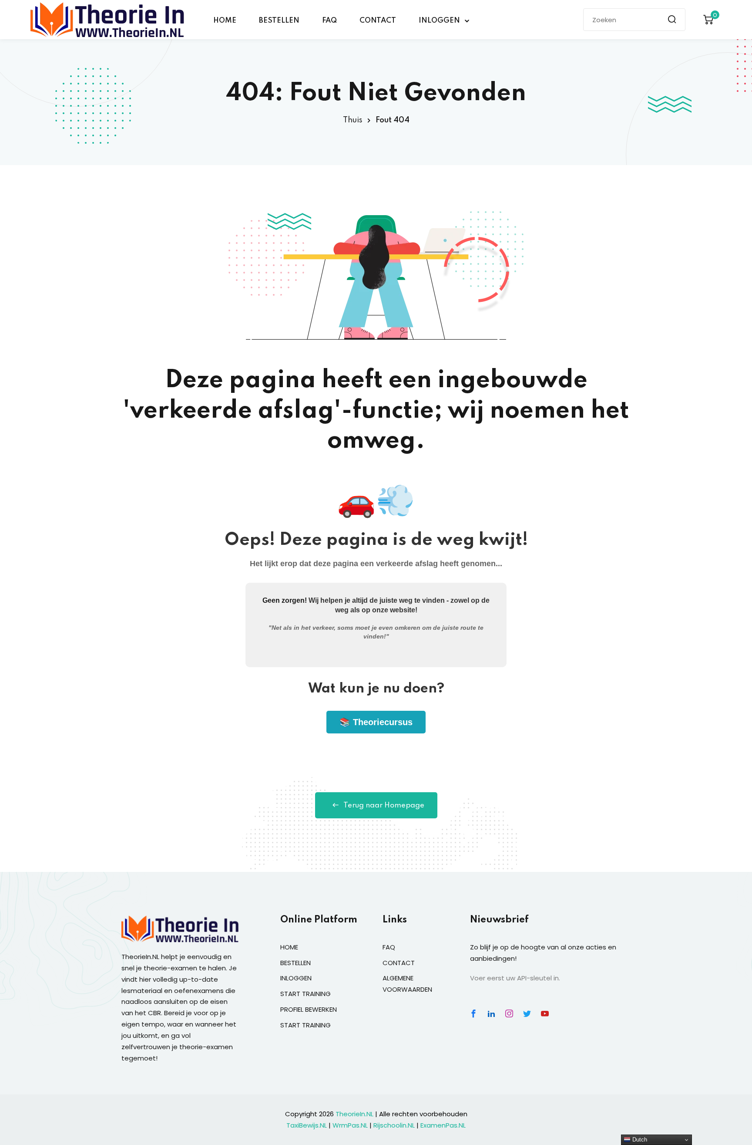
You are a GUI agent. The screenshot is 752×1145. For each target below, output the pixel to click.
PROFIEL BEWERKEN (308, 1009)
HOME (224, 20)
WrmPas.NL (350, 1125)
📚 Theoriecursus (376, 722)
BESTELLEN (279, 20)
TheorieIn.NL (354, 1113)
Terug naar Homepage (383, 805)
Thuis (353, 120)
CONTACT (377, 20)
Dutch (639, 1139)
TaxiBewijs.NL (306, 1125)
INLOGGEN (439, 20)
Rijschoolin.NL (394, 1125)
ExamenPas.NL (443, 1125)
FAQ (329, 20)
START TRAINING (305, 993)
